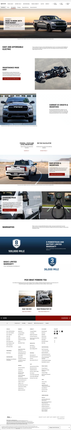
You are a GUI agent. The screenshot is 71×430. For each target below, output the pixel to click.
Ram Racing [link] (8, 352)
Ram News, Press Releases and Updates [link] (11, 360)
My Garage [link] (43, 339)
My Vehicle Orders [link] (45, 341)
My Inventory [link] (44, 336)
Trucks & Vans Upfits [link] (45, 350)
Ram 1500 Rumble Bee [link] (10, 331)
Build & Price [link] (20, 331)
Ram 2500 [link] (8, 338)
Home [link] (8, 7)
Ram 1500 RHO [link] (9, 334)
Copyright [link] (43, 383)
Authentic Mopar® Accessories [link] (21, 376)
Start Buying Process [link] (22, 353)
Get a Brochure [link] (20, 334)
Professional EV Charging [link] (46, 360)
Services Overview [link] (21, 367)
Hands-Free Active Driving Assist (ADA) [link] (34, 339)
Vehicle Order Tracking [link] (22, 386)
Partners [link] (31, 358)
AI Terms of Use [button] (44, 389)
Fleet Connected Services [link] (46, 355)
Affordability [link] (13, 7)
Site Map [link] (23, 323)
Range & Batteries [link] (25, 7)
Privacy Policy (18, 428)
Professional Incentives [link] (46, 354)
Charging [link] (19, 7)
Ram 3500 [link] (8, 339)
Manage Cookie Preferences (54, 427)
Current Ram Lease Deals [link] (34, 374)
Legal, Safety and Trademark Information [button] (46, 386)
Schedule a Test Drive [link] (22, 358)
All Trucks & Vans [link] (9, 346)
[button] (10, 4)
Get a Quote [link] (32, 373)
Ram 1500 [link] (8, 336)
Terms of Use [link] (44, 381)
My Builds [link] (43, 334)
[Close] (69, 427)
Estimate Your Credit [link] (33, 378)
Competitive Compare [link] (22, 339)
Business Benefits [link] (33, 7)
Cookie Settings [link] (44, 372)
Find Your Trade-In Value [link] (34, 371)
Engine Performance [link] (33, 334)
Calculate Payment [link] (33, 369)
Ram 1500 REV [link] (32, 347)
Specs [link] (19, 341)
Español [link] (47, 323)
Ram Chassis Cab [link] (9, 341)
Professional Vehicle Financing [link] (45, 358)
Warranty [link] (43, 397)
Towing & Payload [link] (33, 331)
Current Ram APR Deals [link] (34, 376)
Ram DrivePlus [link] (45, 410)
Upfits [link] (19, 336)
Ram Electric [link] (32, 345)
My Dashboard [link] (44, 331)
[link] (3, 4)
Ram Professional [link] (45, 349)
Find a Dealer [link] (20, 355)
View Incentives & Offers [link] (34, 366)
